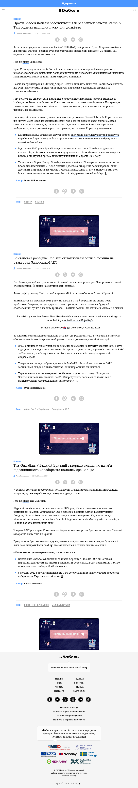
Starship (39, 202)
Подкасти (59, 691)
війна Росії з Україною (36, 409)
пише (26, 62)
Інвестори (79, 683)
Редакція (79, 679)
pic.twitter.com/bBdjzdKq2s (78, 320)
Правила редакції (69, 707)
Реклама (79, 687)
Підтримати (69, 3)
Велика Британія (61, 605)
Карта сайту (79, 691)
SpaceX (28, 202)
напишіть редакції (69, 776)
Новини (59, 679)
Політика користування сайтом (69, 711)
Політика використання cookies (69, 719)
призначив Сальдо (60, 573)
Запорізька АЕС (60, 409)
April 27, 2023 (92, 327)
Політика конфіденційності (69, 715)
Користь (59, 687)
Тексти (59, 683)
